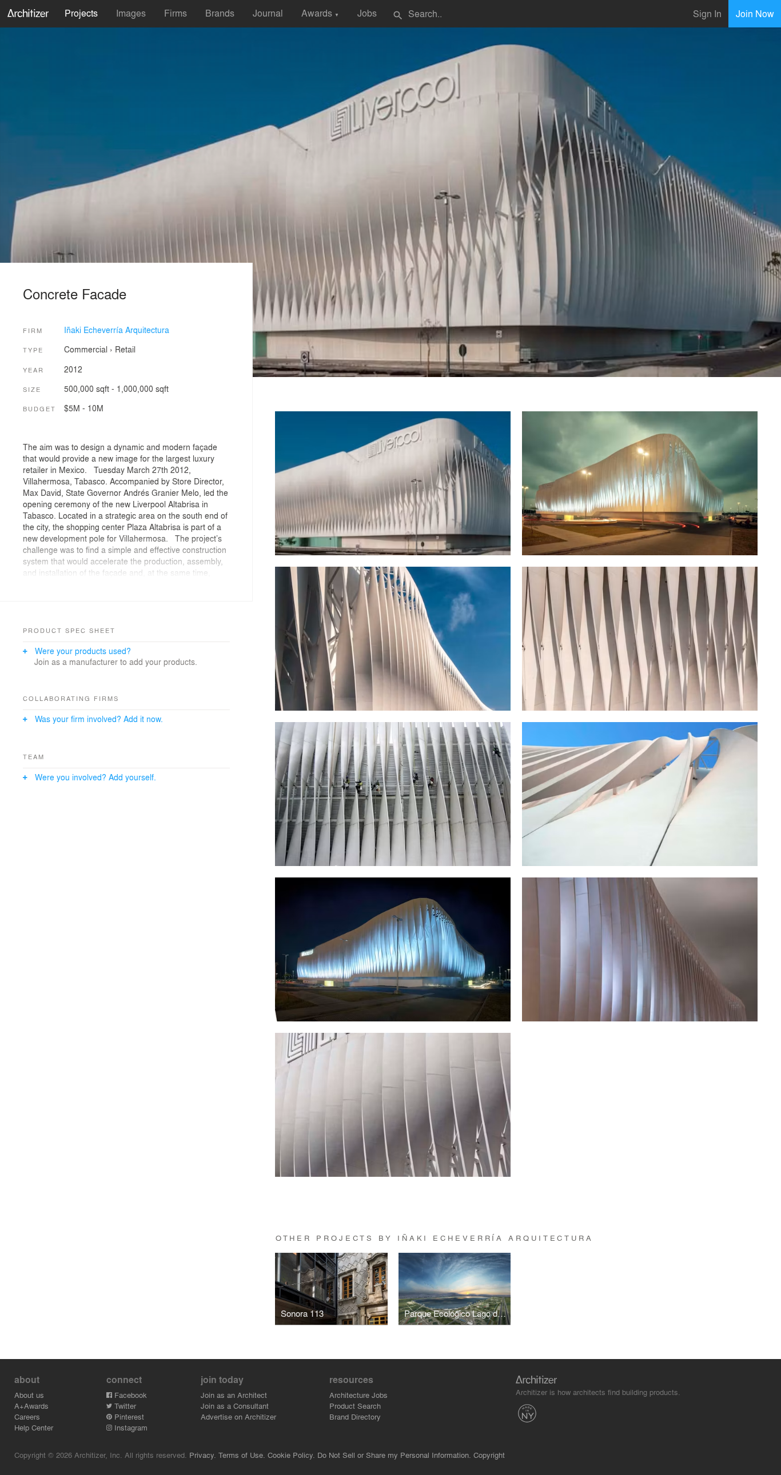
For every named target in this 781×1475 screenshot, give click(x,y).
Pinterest (128, 1416)
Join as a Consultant (235, 1405)
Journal (268, 12)
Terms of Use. (241, 1454)
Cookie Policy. (291, 1454)
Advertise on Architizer (238, 1416)
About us (29, 1394)
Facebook (129, 1394)
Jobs (367, 12)
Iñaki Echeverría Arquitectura (116, 329)
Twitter (124, 1405)
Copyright (489, 1454)
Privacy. (202, 1454)
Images (131, 12)
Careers (27, 1416)
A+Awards (31, 1405)
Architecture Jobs (358, 1394)
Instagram (130, 1427)
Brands (219, 12)
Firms (175, 12)
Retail (125, 349)
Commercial (85, 349)
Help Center (33, 1427)
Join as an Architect (234, 1394)
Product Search (355, 1405)
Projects (81, 12)
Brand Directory (355, 1416)
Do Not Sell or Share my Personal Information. (394, 1454)
